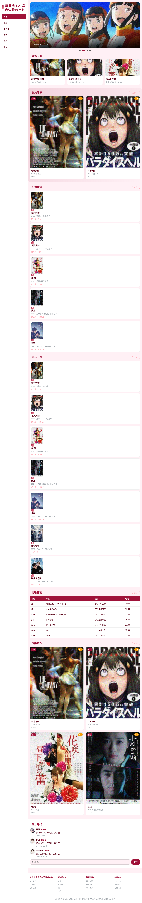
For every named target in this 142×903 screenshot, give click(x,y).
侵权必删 (117, 888)
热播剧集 (89, 885)
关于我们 (33, 881)
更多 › (136, 187)
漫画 (5, 47)
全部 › (136, 593)
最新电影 (89, 881)
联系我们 (33, 885)
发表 (136, 862)
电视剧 (6, 29)
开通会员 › (134, 93)
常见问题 (117, 881)
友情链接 (33, 888)
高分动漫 (89, 888)
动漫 (5, 41)
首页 (5, 17)
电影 (5, 23)
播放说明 (117, 885)
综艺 (5, 35)
